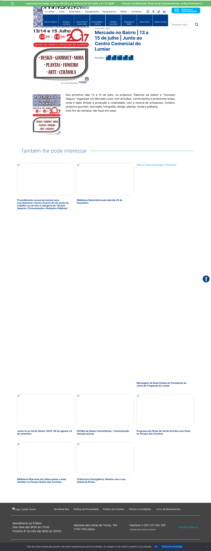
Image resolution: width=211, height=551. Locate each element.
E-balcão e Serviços (160, 22)
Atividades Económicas (113, 23)
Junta (61, 11)
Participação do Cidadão (129, 23)
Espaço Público (145, 22)
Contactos (136, 11)
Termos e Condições (140, 509)
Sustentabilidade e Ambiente (97, 23)
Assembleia (75, 11)
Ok (156, 546)
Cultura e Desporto (50, 22)
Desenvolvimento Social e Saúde (82, 23)
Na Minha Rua (61, 509)
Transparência (109, 11)
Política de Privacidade (85, 509)
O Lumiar (49, 11)
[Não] (207, 546)
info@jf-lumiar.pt (188, 527)
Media (124, 11)
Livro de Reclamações (168, 509)
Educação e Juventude (66, 23)
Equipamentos (92, 11)
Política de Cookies (113, 509)
